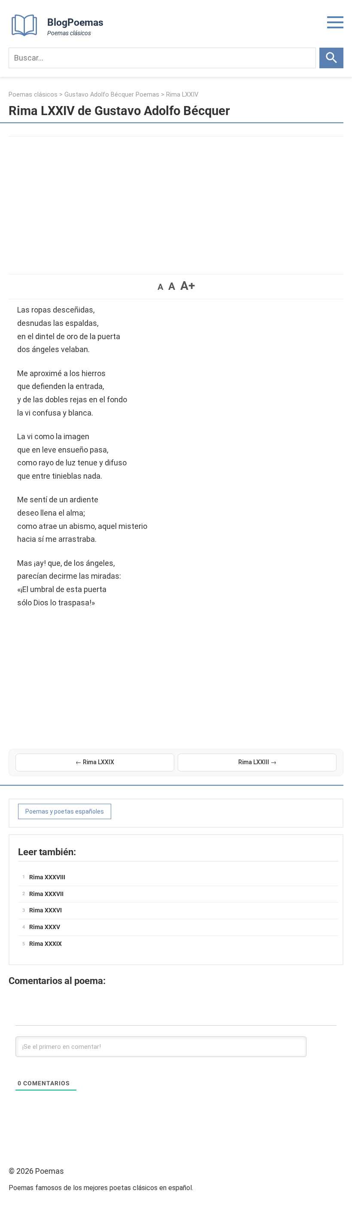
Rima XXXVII (46, 893)
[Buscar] (331, 58)
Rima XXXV (44, 926)
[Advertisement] (176, 201)
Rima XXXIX (45, 943)
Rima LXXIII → (257, 762)
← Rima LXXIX (95, 762)
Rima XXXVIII (47, 877)
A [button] (160, 287)
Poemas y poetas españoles (64, 811)
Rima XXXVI (45, 910)
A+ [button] (187, 286)
